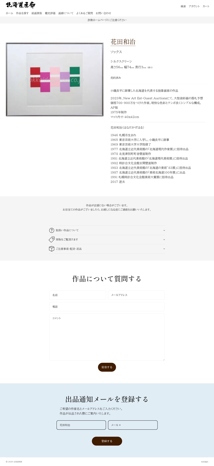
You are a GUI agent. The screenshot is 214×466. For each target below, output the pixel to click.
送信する (107, 367)
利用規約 (204, 462)
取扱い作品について (67, 230)
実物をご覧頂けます (67, 239)
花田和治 (123, 41)
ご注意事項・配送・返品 (69, 248)
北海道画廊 (17, 462)
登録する (107, 441)
